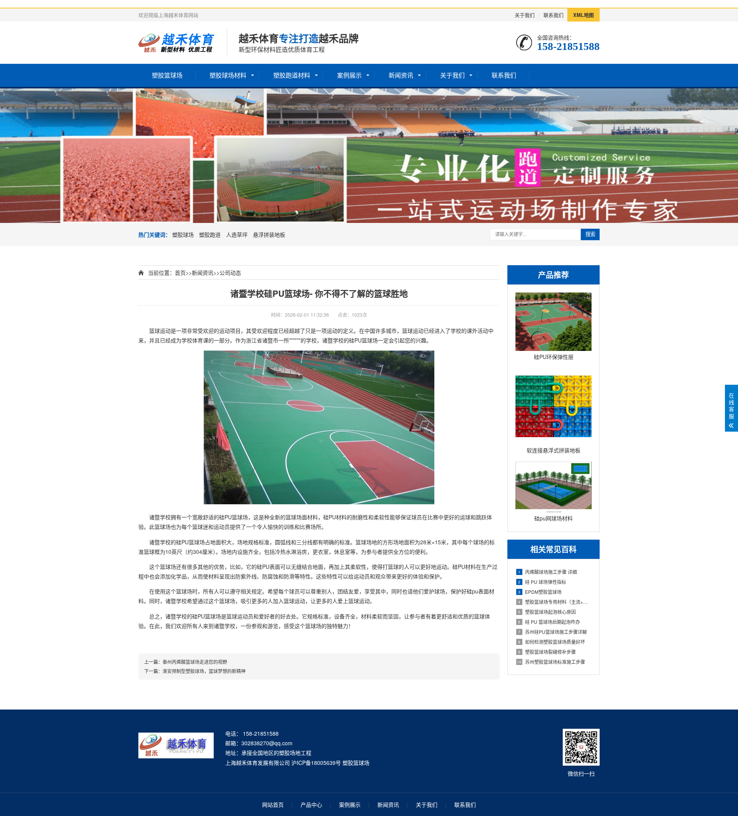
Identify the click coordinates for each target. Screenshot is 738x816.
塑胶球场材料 (227, 75)
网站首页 (273, 804)
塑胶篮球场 (167, 75)
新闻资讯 (401, 75)
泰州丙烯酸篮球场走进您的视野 (195, 661)
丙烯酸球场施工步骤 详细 (547, 571)
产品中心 (311, 804)
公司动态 (230, 272)
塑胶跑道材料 (291, 75)
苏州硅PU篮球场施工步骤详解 (552, 631)
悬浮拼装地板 (269, 234)
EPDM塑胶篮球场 (540, 591)
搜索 (590, 234)
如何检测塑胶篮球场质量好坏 (551, 641)
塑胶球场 (183, 234)
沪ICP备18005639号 (316, 762)
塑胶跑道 (210, 234)
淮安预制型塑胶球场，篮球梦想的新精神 (204, 671)
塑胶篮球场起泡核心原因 (547, 611)
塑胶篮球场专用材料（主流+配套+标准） (555, 601)
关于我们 (525, 14)
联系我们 (553, 14)
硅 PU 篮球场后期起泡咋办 (549, 621)
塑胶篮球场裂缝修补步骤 (547, 651)
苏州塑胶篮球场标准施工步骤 (551, 661)
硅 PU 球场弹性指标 (542, 581)
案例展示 (349, 75)
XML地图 (583, 14)
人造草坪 (237, 234)
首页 (180, 272)
